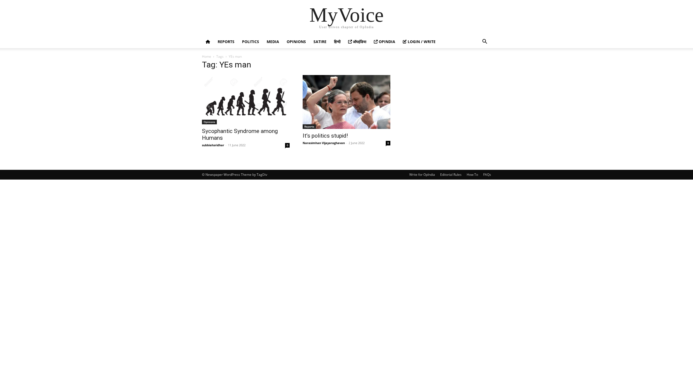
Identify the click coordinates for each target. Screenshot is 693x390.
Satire (319, 41)
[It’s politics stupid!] (346, 102)
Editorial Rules (451, 174)
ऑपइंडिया (359, 41)
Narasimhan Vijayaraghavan (324, 143)
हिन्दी (337, 41)
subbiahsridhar (213, 145)
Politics (250, 41)
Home (206, 56)
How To (472, 174)
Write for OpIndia (422, 174)
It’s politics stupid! (325, 135)
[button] (484, 42)
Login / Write (421, 41)
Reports (226, 41)
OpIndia (386, 41)
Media (273, 41)
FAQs (487, 174)
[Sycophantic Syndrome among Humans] (246, 99)
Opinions (296, 41)
